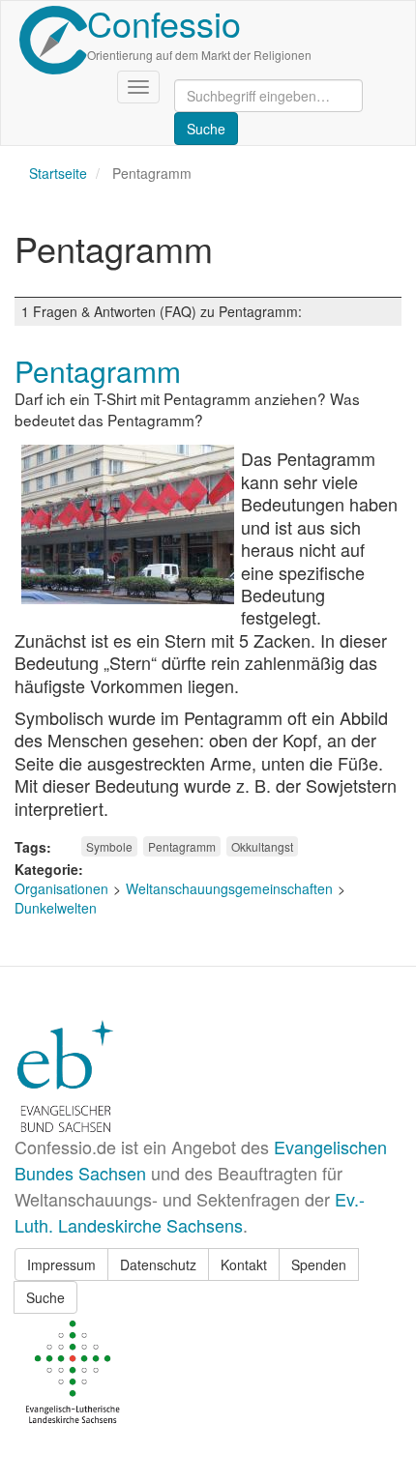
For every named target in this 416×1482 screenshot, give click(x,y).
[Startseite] (53, 40)
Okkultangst (262, 846)
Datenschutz (158, 1264)
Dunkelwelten (56, 907)
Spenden (318, 1264)
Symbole (109, 846)
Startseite (58, 173)
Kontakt (244, 1264)
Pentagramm (182, 846)
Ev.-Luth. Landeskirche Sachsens (190, 1211)
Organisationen (61, 888)
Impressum (61, 1264)
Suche (45, 1297)
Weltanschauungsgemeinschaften (229, 888)
